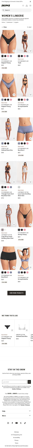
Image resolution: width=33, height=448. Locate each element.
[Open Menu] (30, 5)
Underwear (9, 22)
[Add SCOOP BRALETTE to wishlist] (30, 94)
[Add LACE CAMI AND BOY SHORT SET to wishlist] (30, 182)
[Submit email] (29, 382)
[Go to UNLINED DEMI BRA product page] (22, 327)
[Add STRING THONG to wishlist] (30, 224)
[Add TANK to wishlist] (30, 51)
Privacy (16, 440)
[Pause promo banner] (30, 1)
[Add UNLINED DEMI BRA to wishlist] (14, 138)
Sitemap (16, 432)
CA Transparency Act (16, 434)
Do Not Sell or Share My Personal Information (16, 446)
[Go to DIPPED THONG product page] (7, 327)
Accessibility (16, 437)
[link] (8, 423)
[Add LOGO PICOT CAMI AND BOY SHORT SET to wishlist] (14, 224)
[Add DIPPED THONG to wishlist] (14, 51)
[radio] (2, 56)
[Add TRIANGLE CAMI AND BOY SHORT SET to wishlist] (14, 182)
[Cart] (27, 6)
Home (3, 22)
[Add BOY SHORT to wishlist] (30, 138)
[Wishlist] (23, 6)
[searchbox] (18, 10)
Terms (16, 443)
